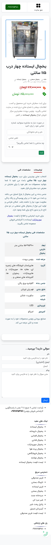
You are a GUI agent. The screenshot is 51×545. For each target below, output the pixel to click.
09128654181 (13, 7)
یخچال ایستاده (29, 115)
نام (48, 354)
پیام (47, 370)
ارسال (45, 400)
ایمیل (47, 362)
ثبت (41, 152)
